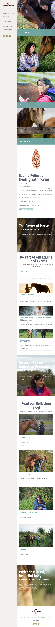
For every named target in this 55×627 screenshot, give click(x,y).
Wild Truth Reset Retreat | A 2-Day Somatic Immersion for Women (35, 318)
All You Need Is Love (25, 437)
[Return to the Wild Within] (36, 288)
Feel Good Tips (24, 549)
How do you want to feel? (27, 475)
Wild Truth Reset (24, 272)
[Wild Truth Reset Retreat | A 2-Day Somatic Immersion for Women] (36, 311)
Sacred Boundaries (25, 340)
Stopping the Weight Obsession (28, 512)
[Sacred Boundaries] (36, 333)
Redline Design (49, 617)
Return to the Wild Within (27, 295)
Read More (22, 445)
